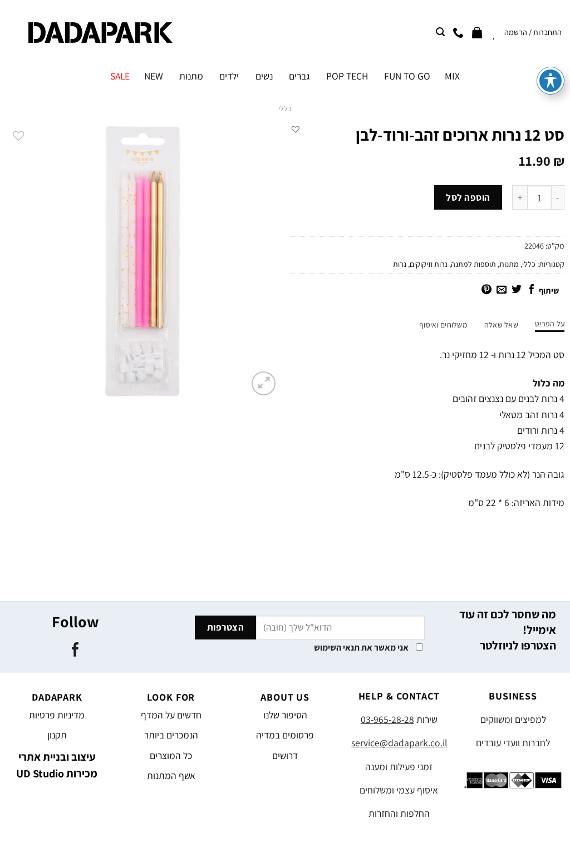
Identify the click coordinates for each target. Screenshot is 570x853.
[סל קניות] (477, 32)
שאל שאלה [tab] (501, 325)
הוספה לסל (468, 197)
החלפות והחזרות (399, 813)
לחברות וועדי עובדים (513, 742)
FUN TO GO (407, 76)
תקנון (57, 734)
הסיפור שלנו (285, 714)
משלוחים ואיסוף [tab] (443, 325)
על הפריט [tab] (549, 324)
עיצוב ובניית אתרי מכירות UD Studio (56, 765)
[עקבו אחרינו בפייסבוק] (75, 650)
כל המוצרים (171, 755)
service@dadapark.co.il (399, 742)
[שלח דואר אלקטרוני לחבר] (502, 290)
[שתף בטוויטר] (517, 290)
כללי (285, 108)
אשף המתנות (171, 775)
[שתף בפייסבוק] (532, 290)
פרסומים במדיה (285, 734)
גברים (299, 76)
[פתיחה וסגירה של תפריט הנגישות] (550, 80)
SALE (120, 76)
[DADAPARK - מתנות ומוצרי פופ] (100, 32)
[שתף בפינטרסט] (486, 290)
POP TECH (347, 76)
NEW (153, 76)
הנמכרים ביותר (171, 734)
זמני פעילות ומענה (399, 766)
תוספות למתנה (473, 264)
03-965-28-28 (387, 719)
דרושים (285, 755)
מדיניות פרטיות (57, 714)
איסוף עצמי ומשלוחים (399, 789)
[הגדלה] (264, 383)
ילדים (229, 76)
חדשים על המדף (171, 714)
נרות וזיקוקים (429, 264)
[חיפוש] (440, 32)
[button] (296, 129)
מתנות (191, 76)
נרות (399, 264)
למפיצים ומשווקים (513, 719)
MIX (452, 76)
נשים (263, 76)
